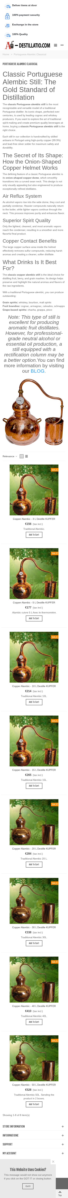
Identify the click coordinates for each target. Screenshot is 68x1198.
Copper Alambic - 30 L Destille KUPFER (34, 927)
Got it (27, 1186)
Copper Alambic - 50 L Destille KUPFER (34, 1084)
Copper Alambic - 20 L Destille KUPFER (34, 848)
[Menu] (55, 45)
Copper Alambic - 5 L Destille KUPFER (34, 602)
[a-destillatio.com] (27, 45)
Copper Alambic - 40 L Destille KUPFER (34, 1006)
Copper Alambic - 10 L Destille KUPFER (34, 686)
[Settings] (62, 45)
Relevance (9, 456)
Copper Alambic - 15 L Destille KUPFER (34, 770)
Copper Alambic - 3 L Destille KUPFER (34, 518)
